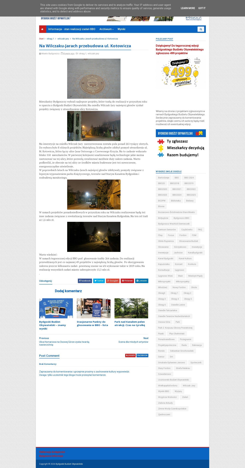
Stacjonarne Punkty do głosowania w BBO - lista (92, 323)
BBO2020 (162, 189)
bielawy (190, 200)
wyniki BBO (163, 391)
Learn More (188, 8)
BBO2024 (176, 195)
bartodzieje (163, 177)
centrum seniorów (167, 229)
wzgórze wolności (167, 397)
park (178, 322)
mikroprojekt (164, 281)
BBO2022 (191, 189)
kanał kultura (185, 258)
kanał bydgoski (165, 258)
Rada (184, 345)
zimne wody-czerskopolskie (172, 408)
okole (194, 287)
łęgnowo (179, 270)
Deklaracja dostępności (52, 452)
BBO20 (161, 183)
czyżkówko (186, 229)
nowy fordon (179, 287)
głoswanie (163, 247)
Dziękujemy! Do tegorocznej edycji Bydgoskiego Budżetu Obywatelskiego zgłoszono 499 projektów (180, 49)
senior (161, 356)
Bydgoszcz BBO (181, 218)
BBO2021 (176, 189)
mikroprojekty (182, 281)
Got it (202, 8)
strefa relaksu (183, 368)
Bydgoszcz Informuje (51, 456)
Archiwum (106, 29)
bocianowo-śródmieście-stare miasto (176, 212)
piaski (161, 333)
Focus (171, 235)
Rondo (161, 351)
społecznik (196, 362)
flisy (160, 235)
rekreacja (197, 345)
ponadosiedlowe (166, 339)
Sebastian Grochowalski (182, 351)
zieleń (185, 397)
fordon (183, 235)
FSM (194, 235)
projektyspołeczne (167, 345)
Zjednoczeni (164, 414)
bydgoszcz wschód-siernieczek (174, 223)
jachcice (178, 252)
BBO (177, 177)
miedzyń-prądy (195, 276)
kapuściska (164, 264)
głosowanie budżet (188, 241)
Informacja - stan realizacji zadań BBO (71, 29)
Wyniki (121, 29)
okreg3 (161, 293)
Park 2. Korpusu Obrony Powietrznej (175, 328)
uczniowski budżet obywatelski (173, 379)
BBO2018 (174, 183)
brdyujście (163, 218)
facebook (142, 355)
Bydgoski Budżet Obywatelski (69, 464)
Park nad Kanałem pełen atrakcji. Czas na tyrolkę (129, 323)
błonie (161, 206)
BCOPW (162, 200)
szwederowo (164, 374)
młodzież (162, 287)
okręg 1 (50, 38)
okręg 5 (188, 299)
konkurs (192, 264)
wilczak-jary (63, 38)
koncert (178, 264)
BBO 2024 (189, 177)
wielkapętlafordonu (167, 385)
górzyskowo (180, 247)
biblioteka (176, 200)
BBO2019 (188, 183)
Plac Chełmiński (176, 333)
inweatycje (197, 247)
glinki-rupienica (166, 241)
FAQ (200, 229)
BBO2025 (191, 195)
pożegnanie (185, 339)
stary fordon (164, 368)
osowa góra (164, 322)
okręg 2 (187, 293)
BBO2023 (162, 195)
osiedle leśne (178, 304)
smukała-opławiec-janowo (171, 362)
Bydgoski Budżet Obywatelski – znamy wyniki (52, 325)
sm (171, 356)
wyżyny (178, 391)
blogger (130, 355)
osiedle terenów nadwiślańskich (174, 316)
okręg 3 (162, 299)
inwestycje (163, 252)
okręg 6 (162, 304)
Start (41, 38)
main (180, 276)
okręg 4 (175, 299)
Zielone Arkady (165, 403)
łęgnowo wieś (165, 276)
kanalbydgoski (195, 252)
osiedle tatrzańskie (167, 310)
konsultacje (164, 270)
